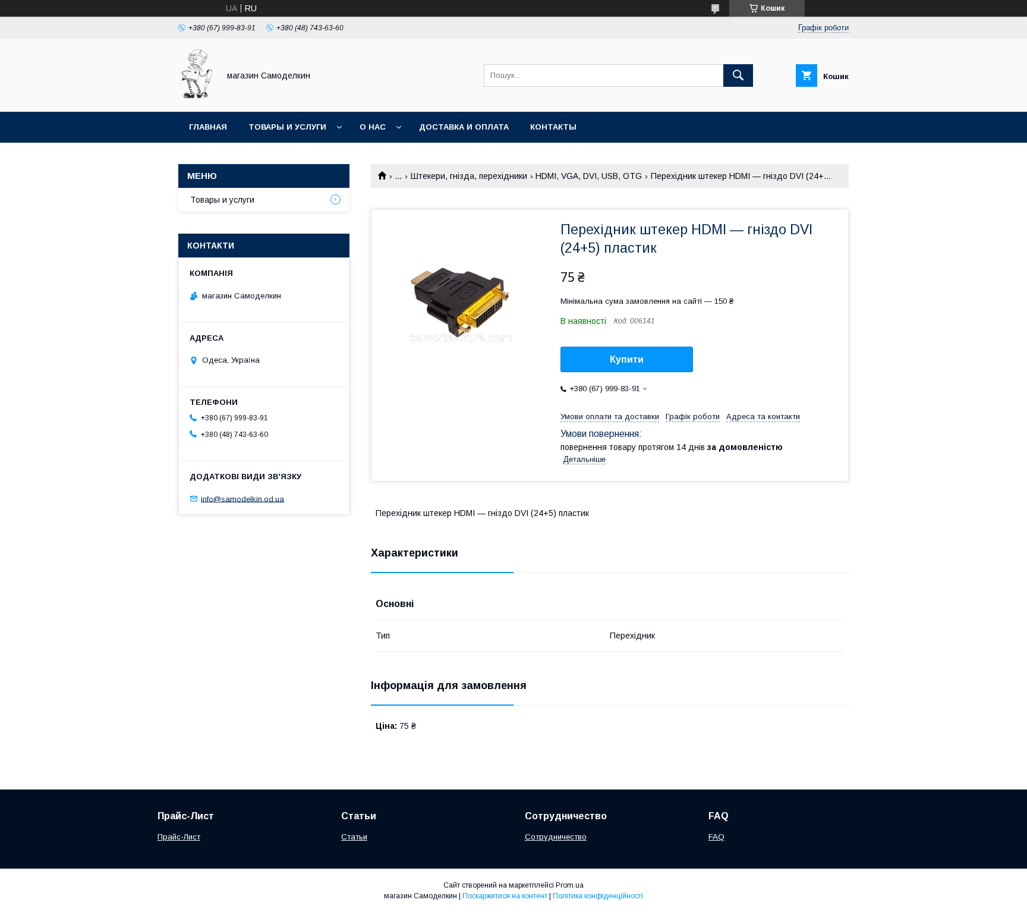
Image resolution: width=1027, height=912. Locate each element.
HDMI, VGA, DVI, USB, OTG (588, 176)
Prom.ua (570, 885)
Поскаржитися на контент (504, 896)
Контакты (553, 126)
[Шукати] (738, 75)
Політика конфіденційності (598, 896)
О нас (373, 126)
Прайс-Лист (178, 836)
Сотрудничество (556, 836)
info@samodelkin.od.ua (242, 498)
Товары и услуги (287, 126)
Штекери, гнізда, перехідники (469, 176)
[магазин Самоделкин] (195, 96)
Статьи (354, 836)
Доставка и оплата (464, 126)
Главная (208, 126)
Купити (627, 359)
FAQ (716, 836)
